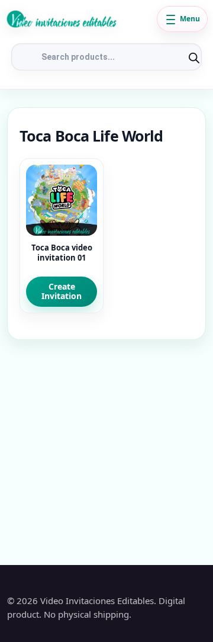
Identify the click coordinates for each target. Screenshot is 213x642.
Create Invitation (61, 291)
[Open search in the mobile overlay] (106, 56)
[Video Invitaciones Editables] (78, 19)
